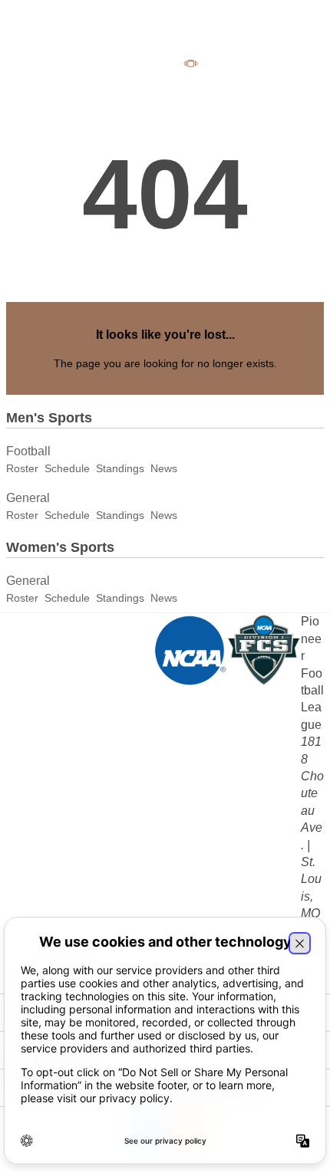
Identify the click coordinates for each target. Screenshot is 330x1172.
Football (28, 451)
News (163, 468)
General (28, 497)
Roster (22, 468)
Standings (120, 468)
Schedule (67, 468)
